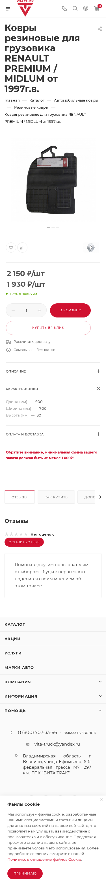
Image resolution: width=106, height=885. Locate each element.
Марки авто (19, 667)
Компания (18, 682)
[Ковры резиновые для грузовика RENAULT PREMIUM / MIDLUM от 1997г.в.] (53, 180)
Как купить (56, 497)
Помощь (15, 710)
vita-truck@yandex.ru (57, 744)
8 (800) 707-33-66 (37, 732)
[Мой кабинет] (85, 9)
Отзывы (20, 497)
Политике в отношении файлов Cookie (44, 859)
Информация (21, 696)
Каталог (15, 624)
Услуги (13, 653)
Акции (13, 638)
